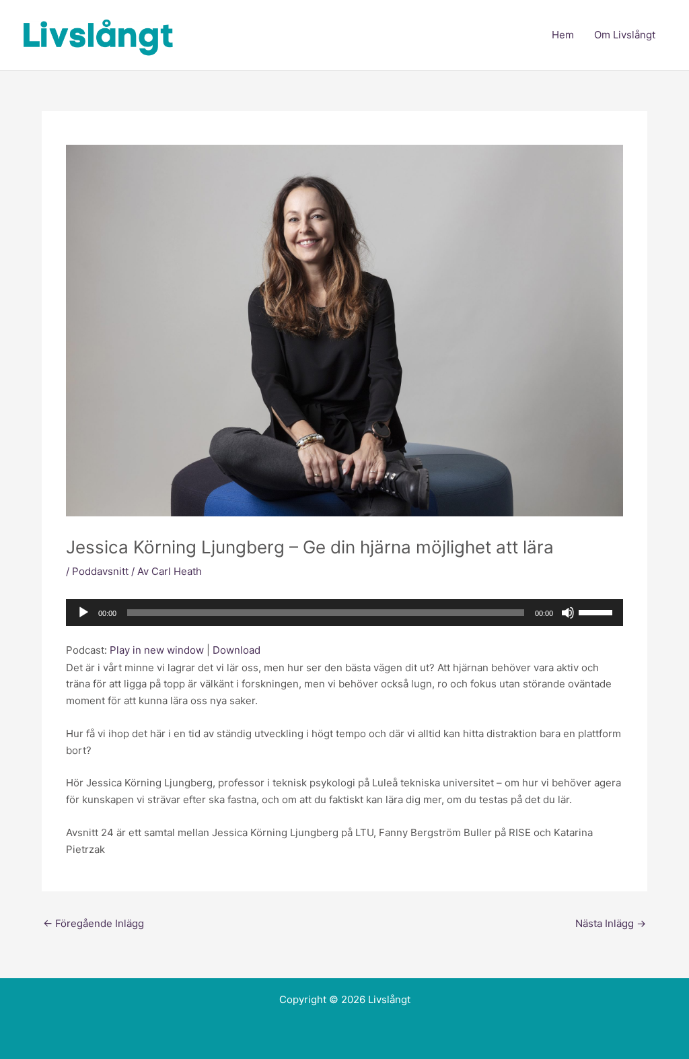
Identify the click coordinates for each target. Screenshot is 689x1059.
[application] (344, 612)
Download (236, 650)
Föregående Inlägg (93, 923)
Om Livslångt (624, 34)
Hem (563, 34)
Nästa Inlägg (610, 923)
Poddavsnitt (100, 571)
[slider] (597, 611)
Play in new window (157, 650)
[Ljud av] (568, 612)
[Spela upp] (83, 612)
